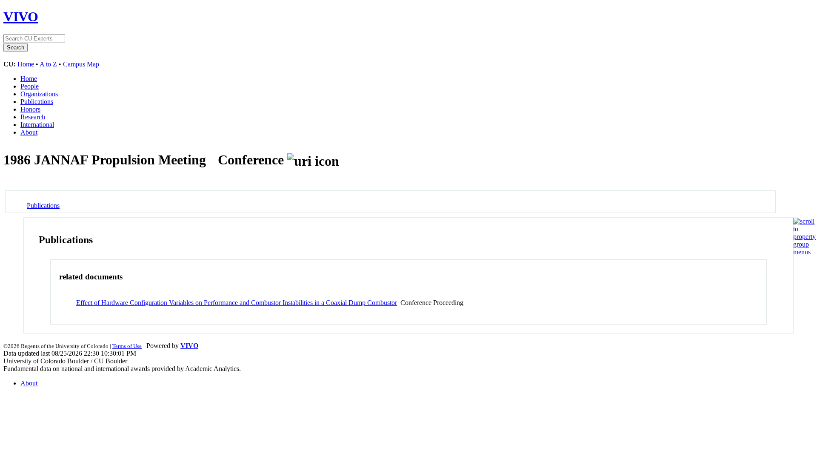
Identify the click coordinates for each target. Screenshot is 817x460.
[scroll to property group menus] (804, 252)
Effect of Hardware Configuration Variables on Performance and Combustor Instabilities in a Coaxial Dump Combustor (236, 302)
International (37, 124)
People (29, 86)
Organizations (39, 94)
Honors (30, 109)
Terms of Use (127, 346)
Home (25, 64)
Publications (36, 101)
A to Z (48, 64)
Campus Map (81, 64)
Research (32, 117)
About (28, 132)
